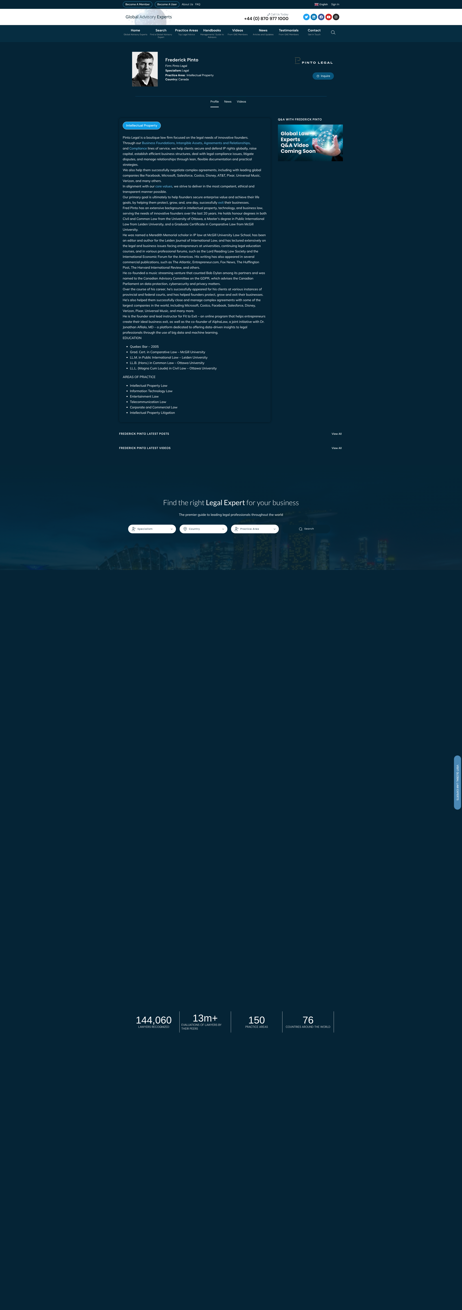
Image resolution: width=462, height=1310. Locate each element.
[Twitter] (306, 17)
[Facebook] (321, 17)
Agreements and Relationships (227, 143)
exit (221, 202)
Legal (177, 70)
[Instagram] (336, 17)
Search (309, 528)
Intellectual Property (189, 75)
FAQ (197, 4)
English (323, 4)
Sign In (335, 4)
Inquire (325, 76)
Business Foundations (158, 143)
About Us (187, 4)
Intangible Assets (189, 143)
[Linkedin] (314, 17)
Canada (177, 79)
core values (163, 186)
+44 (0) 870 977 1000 (266, 18)
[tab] (142, 125)
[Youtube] (328, 17)
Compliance (138, 148)
